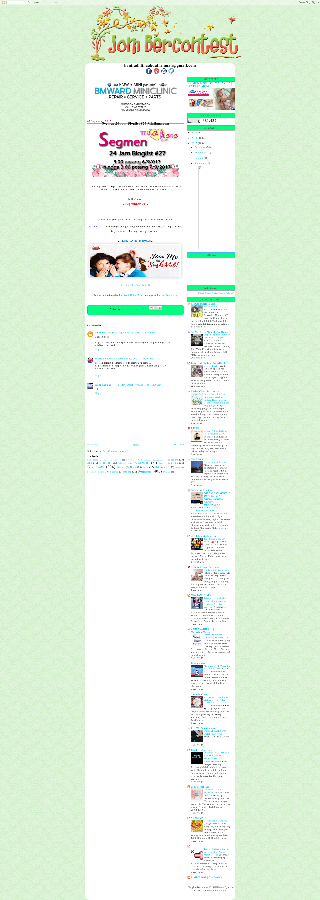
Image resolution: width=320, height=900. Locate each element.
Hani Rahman (128, 308)
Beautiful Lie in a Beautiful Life (210, 363)
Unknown (100, 332)
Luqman (114, 472)
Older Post (179, 445)
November (200, 152)
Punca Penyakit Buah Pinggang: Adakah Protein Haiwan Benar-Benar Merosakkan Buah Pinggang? (217, 400)
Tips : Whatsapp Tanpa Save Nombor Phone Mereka (216, 852)
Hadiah (121, 467)
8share (174, 459)
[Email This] (150, 308)
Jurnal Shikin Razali (203, 490)
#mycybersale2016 (112, 460)
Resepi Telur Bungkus (216, 820)
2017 (194, 143)
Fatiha (174, 463)
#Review (131, 460)
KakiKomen (161, 467)
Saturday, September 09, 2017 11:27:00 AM (131, 332)
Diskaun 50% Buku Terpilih (135, 284)
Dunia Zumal (198, 663)
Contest (143, 462)
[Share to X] (157, 308)
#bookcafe (92, 460)
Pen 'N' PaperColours (203, 728)
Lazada (90, 472)
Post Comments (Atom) (115, 451)
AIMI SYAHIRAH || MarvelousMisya (202, 630)
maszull (99, 358)
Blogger (223, 890)
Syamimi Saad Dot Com (205, 567)
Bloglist (105, 462)
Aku (89, 463)
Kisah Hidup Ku (137, 219)
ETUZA (195, 428)
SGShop (166, 472)
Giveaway (95, 467)
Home (136, 445)
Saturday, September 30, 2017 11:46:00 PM (129, 358)
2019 (194, 132)
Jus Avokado (211, 306)
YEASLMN (197, 818)
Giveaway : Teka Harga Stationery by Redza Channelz (216, 700)
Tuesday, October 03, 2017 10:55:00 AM (138, 384)
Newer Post (92, 445)
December (199, 147)
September (200, 163)
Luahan (102, 472)
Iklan (133, 467)
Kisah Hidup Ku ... (202, 750)
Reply (98, 349)
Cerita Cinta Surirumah (205, 391)
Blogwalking (125, 463)
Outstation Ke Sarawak (216, 462)
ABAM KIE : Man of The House (209, 332)
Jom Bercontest (170, 295)
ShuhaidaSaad (199, 694)
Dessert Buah (211, 366)
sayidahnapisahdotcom (204, 536)
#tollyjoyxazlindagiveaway (153, 460)
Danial (162, 463)
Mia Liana (197, 459)
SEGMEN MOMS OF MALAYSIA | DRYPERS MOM (209, 85)
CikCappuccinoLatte (203, 303)
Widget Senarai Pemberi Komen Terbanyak (216, 293)
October (198, 158)
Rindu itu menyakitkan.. (217, 570)
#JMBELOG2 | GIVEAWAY (206, 877)
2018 (194, 138)
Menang (127, 471)
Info (145, 467)
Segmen (144, 471)
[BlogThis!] (154, 308)
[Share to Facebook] (160, 308)
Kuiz (178, 467)
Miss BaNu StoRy (201, 595)
